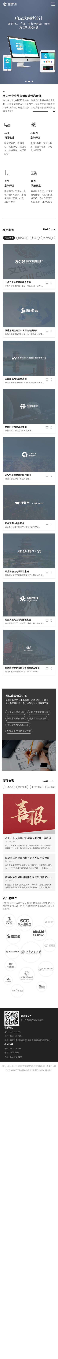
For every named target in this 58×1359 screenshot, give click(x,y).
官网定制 (22, 238)
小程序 (34, 238)
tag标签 (42, 1070)
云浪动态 (9, 787)
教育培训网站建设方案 (18, 725)
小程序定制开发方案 (39, 712)
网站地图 (26, 1070)
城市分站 (48, 1070)
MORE (46, 229)
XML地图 (34, 1070)
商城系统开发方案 (15, 718)
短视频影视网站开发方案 (19, 731)
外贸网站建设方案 (37, 718)
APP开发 (47, 238)
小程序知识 (36, 787)
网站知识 (22, 787)
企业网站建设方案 (15, 712)
